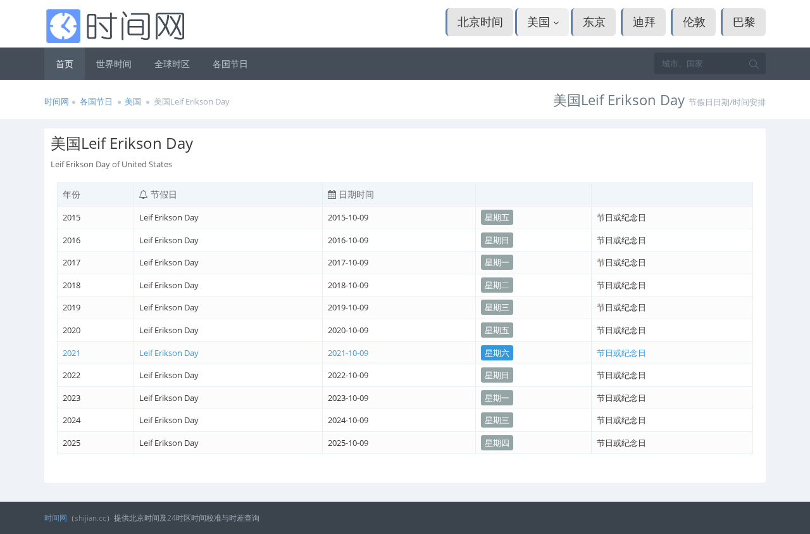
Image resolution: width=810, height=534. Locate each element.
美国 (540, 21)
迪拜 (644, 21)
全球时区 (172, 64)
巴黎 (744, 21)
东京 (594, 21)
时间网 (56, 101)
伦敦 (694, 21)
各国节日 (230, 64)
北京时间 (480, 21)
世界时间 (114, 64)
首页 (64, 64)
